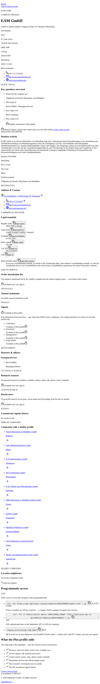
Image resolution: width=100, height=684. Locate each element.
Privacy (9, 682)
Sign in (3, 6)
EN (5, 4)
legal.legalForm (18, 230)
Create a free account (61, 130)
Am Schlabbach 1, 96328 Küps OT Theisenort (22, 196)
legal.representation (27, 261)
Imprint (4, 682)
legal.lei (10, 255)
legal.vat (14, 249)
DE (2, 4)
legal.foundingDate (18, 236)
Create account (12, 6)
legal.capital (19, 242)
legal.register (20, 224)
